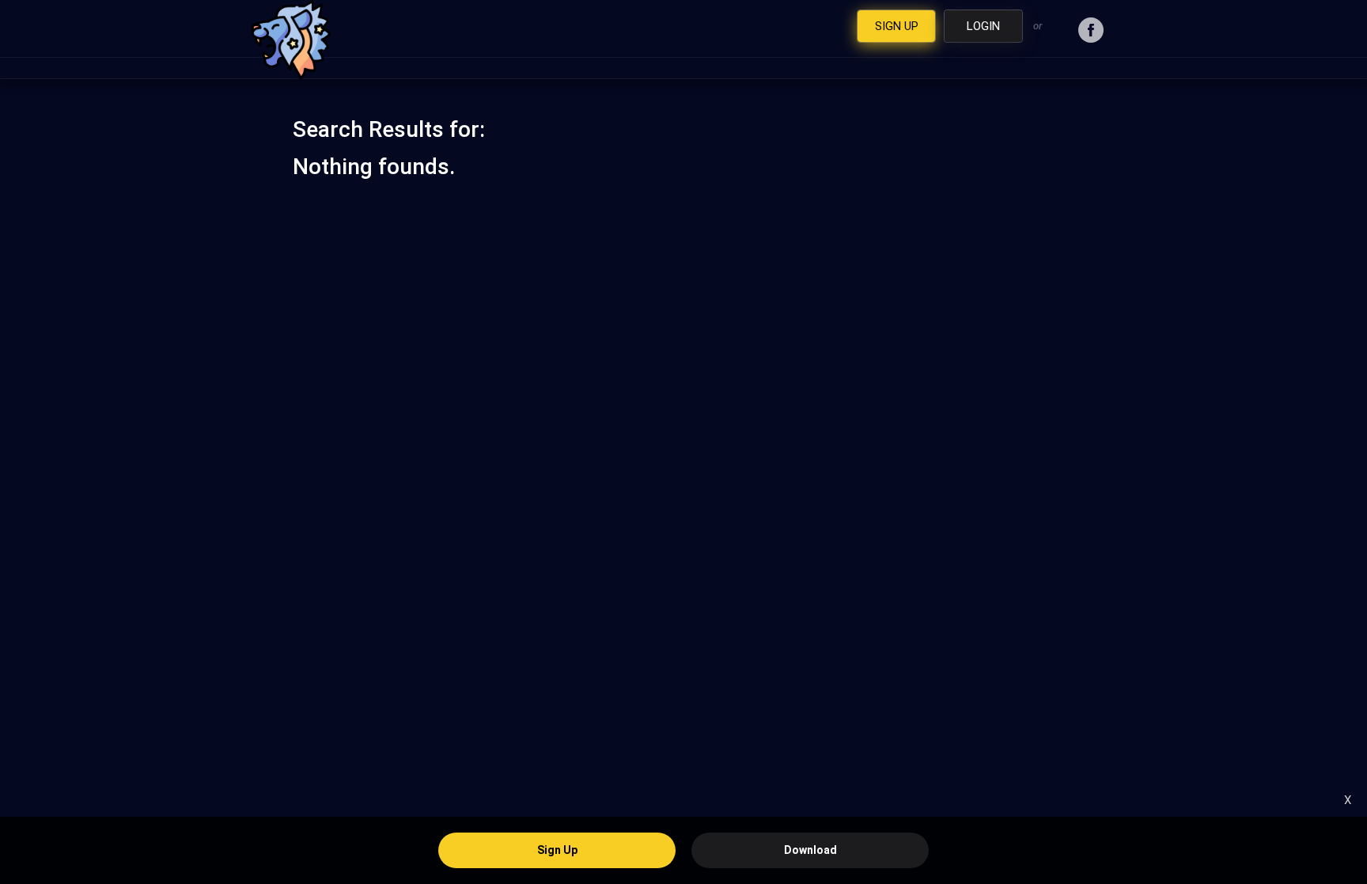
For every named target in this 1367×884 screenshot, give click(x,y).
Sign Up (557, 850)
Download (810, 850)
